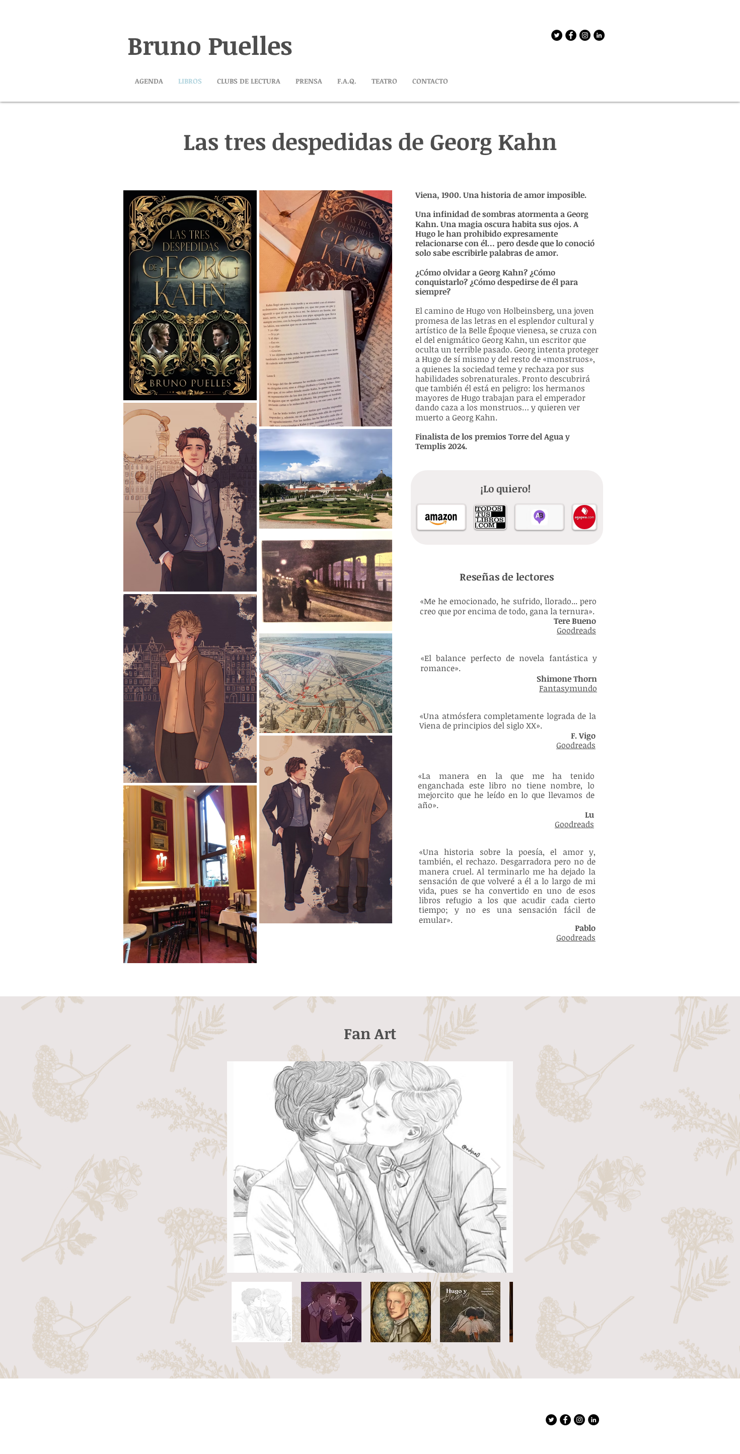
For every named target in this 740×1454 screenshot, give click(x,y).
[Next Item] (495, 1167)
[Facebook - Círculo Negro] (570, 35)
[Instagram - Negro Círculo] (584, 35)
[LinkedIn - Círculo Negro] (599, 35)
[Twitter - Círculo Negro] (556, 35)
